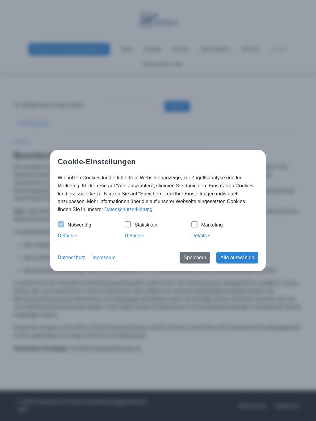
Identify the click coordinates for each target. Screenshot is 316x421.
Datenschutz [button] (71, 257)
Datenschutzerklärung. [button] (129, 209)
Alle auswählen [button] (237, 257)
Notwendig (79, 224)
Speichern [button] (195, 257)
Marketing (212, 224)
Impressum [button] (103, 257)
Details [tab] (65, 235)
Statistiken (146, 224)
